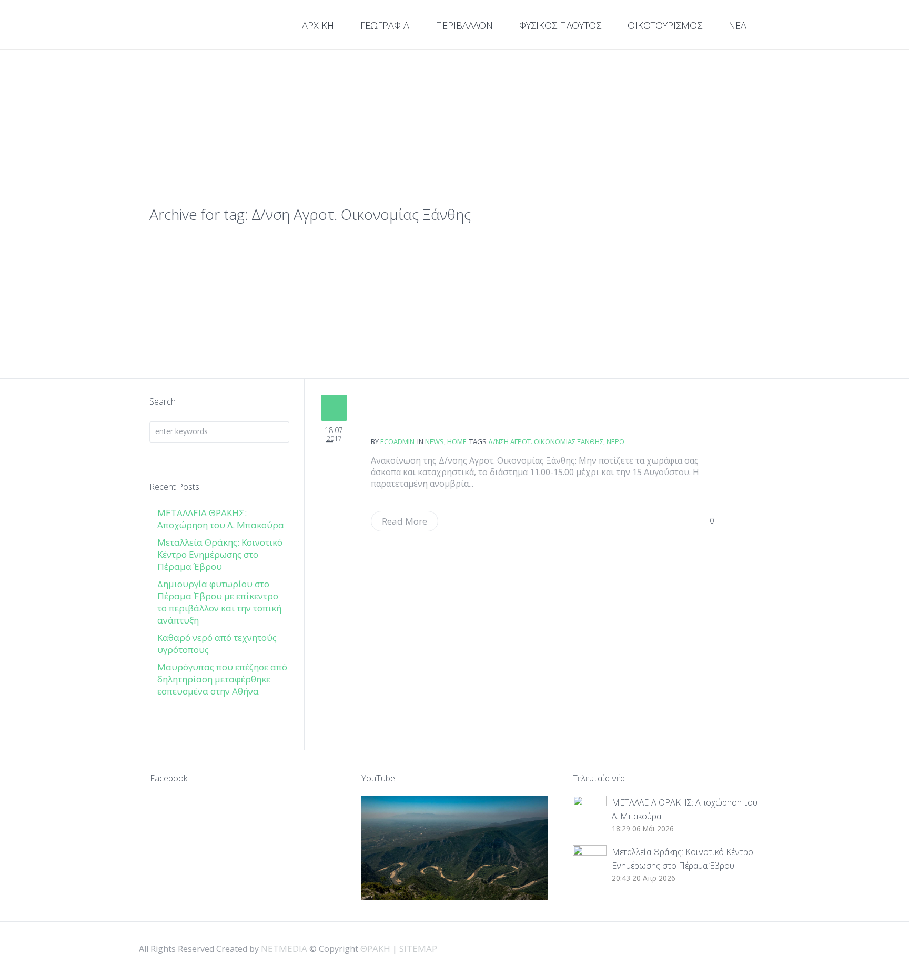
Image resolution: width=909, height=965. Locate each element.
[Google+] (726, 947)
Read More (404, 521)
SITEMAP (418, 948)
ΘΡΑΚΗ (187, 26)
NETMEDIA (284, 948)
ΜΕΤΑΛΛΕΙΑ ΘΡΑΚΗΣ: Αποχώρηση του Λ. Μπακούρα (220, 519)
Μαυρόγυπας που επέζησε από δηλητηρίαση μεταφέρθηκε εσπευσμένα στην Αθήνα (222, 679)
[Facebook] (708, 947)
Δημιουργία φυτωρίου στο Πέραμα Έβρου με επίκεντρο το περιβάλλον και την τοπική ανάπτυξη (219, 602)
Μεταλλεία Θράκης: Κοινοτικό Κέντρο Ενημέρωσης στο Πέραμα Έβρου (219, 554)
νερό (615, 441)
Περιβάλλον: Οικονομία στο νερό (409, 420)
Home (457, 441)
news (434, 441)
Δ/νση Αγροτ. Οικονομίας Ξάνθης (545, 441)
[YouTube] (744, 947)
